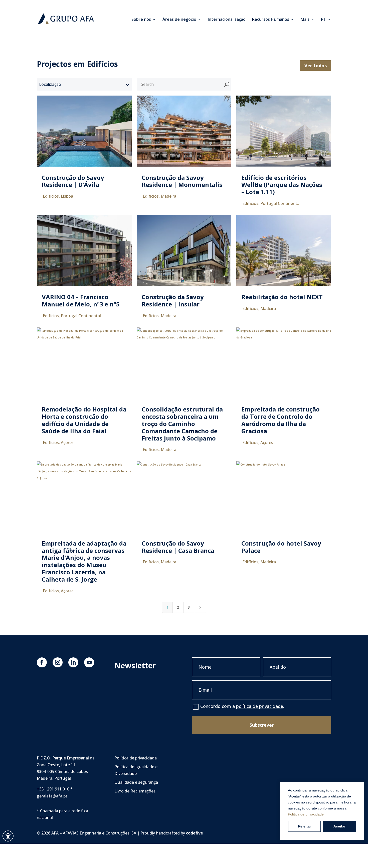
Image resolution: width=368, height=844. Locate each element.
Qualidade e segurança (136, 782)
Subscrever (262, 725)
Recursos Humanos (270, 20)
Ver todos (315, 66)
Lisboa (67, 196)
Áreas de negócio (179, 20)
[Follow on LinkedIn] (73, 662)
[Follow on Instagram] (58, 662)
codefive (194, 833)
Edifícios (51, 196)
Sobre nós (141, 20)
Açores (67, 442)
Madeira (168, 196)
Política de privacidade (306, 814)
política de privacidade (259, 706)
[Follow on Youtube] (89, 662)
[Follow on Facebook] (42, 662)
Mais (305, 20)
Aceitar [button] (339, 826)
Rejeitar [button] (304, 826)
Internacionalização (227, 20)
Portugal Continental (280, 203)
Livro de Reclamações (134, 791)
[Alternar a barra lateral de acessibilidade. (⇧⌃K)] (8, 835)
